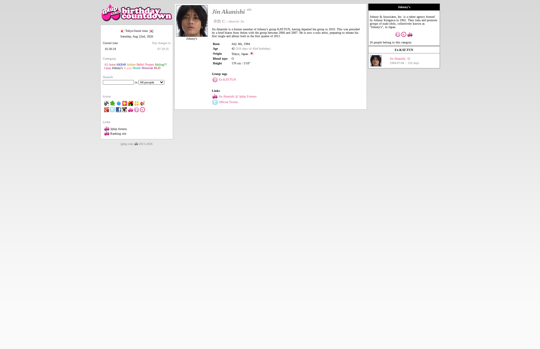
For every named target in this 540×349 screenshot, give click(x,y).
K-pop (128, 68)
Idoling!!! (161, 64)
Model (136, 68)
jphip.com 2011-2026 (136, 144)
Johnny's (117, 68)
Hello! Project (145, 64)
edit (249, 9)
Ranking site (117, 133)
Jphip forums (118, 129)
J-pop (107, 68)
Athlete (131, 64)
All (106, 64)
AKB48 (121, 64)
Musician (147, 68)
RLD (157, 68)
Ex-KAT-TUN (404, 50)
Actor (112, 64)
